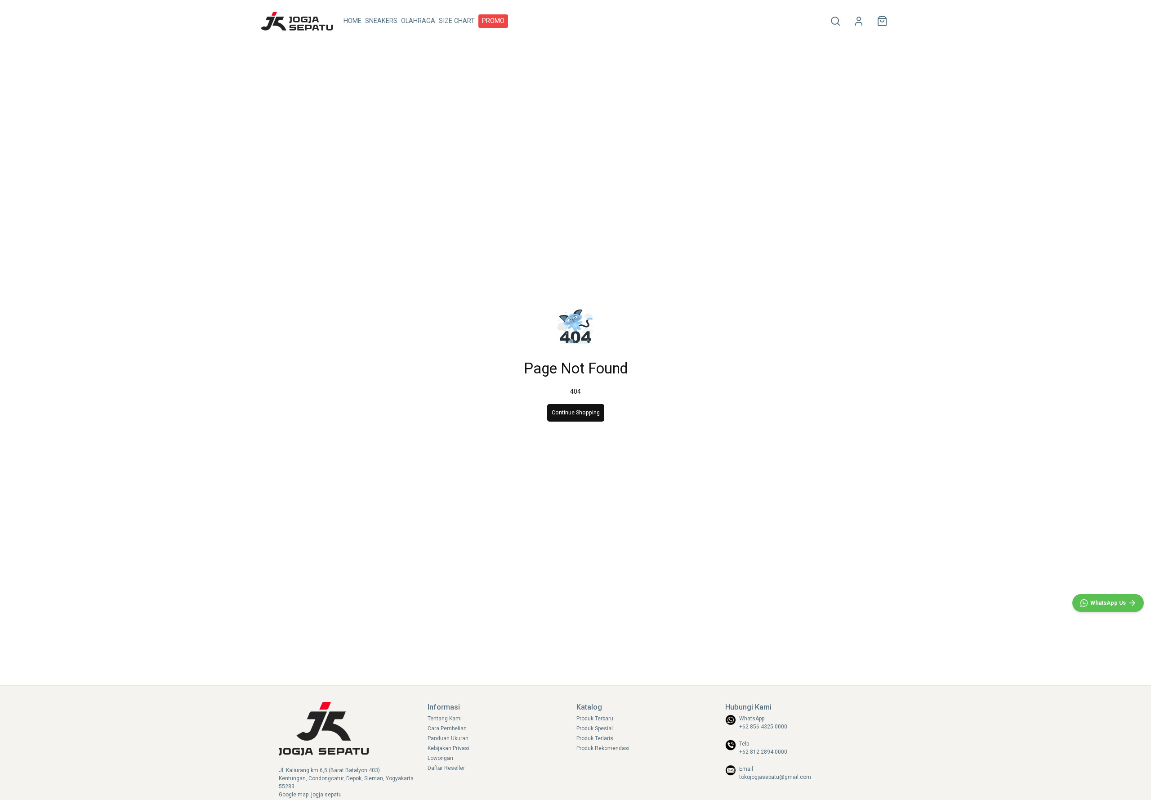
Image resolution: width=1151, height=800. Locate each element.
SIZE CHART (457, 21)
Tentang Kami (445, 718)
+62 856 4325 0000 (763, 727)
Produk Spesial (594, 728)
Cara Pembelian (447, 728)
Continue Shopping (576, 412)
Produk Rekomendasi (602, 748)
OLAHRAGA (418, 21)
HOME (352, 21)
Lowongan (440, 758)
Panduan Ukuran (448, 738)
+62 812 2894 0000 (763, 752)
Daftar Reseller (446, 768)
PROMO (493, 21)
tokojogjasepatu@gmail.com (775, 777)
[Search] (835, 21)
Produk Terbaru (594, 718)
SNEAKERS (381, 21)
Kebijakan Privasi (448, 748)
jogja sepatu (326, 794)
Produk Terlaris (594, 738)
